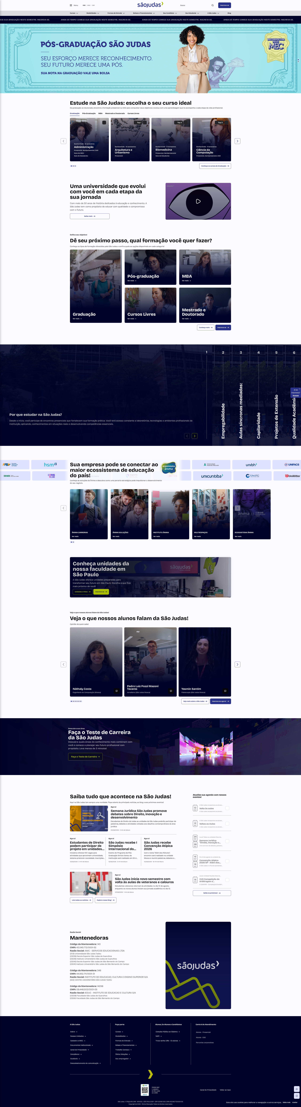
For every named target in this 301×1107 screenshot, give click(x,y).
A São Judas (212, 13)
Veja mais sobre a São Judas (193, 932)
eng (88, 5)
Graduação (74, 344)
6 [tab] (80, 932)
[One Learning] (220, 695)
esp (93, 5)
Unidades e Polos (81, 823)
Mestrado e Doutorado (115, 344)
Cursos (72, 13)
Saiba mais (88, 447)
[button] (63, 372)
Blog (229, 13)
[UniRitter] (243, 707)
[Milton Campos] (42, 707)
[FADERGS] (19, 695)
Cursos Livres (133, 344)
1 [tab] (71, 396)
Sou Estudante (190, 13)
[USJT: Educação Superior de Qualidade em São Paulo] (150, 5)
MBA (100, 344)
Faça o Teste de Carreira (84, 987)
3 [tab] (75, 396)
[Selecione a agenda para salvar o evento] (227, 1039)
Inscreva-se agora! (219, 932)
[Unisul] (283, 707)
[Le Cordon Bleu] (180, 695)
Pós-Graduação (89, 344)
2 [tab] (73, 396)
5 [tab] (78, 932)
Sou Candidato (168, 13)
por (84, 5)
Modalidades (91, 13)
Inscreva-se (224, 5)
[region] (150, 370)
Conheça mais (204, 558)
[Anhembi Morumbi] (261, 695)
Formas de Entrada (115, 13)
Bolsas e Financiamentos (142, 13)
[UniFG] (202, 707)
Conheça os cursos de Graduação (213, 397)
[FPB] (60, 695)
